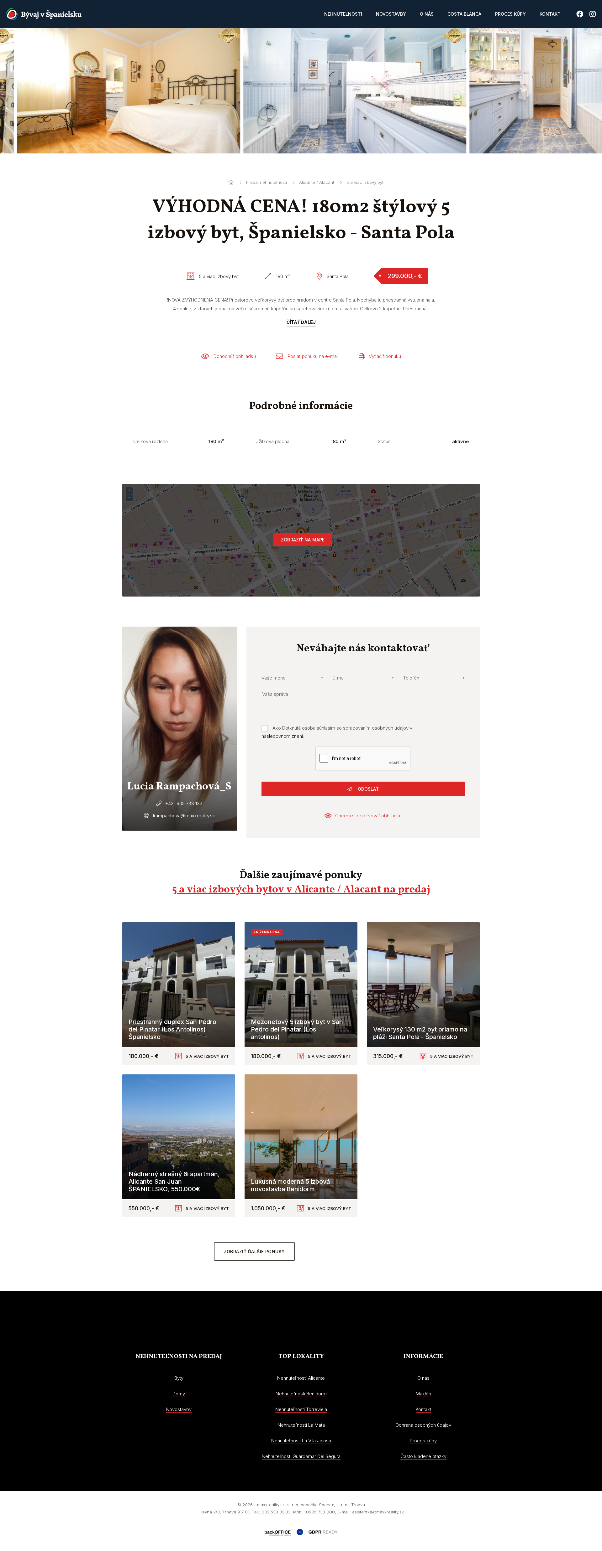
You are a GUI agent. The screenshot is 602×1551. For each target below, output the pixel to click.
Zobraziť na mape (303, 539)
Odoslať (367, 789)
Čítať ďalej (301, 322)
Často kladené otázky (423, 1456)
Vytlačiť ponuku (385, 356)
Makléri (423, 1394)
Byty (178, 1378)
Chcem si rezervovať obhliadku (368, 816)
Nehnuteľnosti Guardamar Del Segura (301, 1456)
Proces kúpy (510, 14)
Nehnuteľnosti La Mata (301, 1425)
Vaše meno (273, 678)
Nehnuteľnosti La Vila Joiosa (301, 1441)
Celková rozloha (150, 441)
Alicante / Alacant (316, 182)
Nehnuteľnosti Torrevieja (301, 1409)
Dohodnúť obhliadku (235, 356)
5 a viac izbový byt (364, 182)
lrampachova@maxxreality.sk (184, 816)
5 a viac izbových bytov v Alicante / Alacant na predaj (301, 890)
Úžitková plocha (272, 441)
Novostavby (391, 14)
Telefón (411, 678)
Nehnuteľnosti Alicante (301, 1378)
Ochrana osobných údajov (423, 1425)
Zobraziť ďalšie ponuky (254, 1251)
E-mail (339, 678)
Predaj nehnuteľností (266, 182)
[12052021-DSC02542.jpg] (335, 90)
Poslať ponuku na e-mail (313, 356)
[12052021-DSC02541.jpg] (111, 90)
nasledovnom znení (282, 736)
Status (384, 441)
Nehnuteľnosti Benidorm (301, 1394)
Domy (178, 1394)
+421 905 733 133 (184, 803)
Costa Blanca (464, 14)
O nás (427, 14)
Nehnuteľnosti (343, 14)
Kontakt (550, 14)
